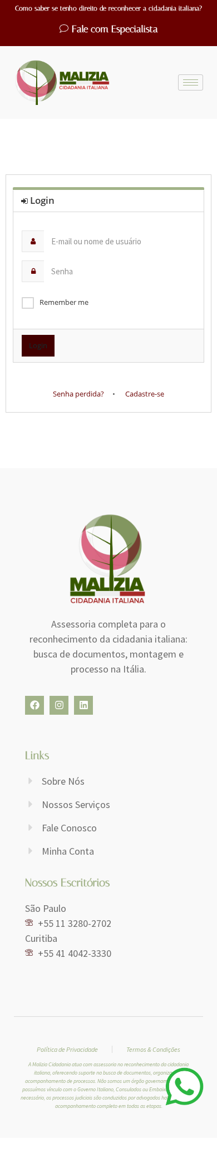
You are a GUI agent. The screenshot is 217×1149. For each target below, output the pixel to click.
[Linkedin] (83, 705)
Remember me (64, 302)
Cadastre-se (144, 394)
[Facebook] (34, 705)
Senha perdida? (78, 394)
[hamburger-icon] (190, 82)
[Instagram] (59, 705)
